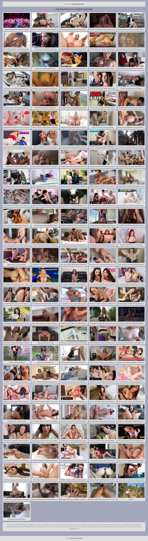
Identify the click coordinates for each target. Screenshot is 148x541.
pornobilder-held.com (76, 538)
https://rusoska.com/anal (78, 4)
